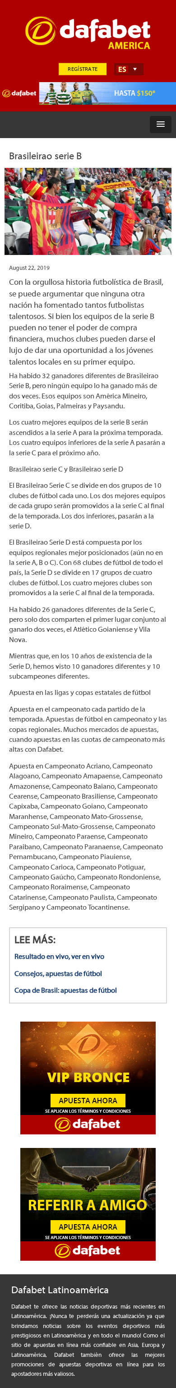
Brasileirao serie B (45, 156)
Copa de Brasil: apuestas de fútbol (65, 990)
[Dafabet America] (83, 50)
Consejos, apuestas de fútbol (58, 974)
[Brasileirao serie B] (88, 216)
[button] (160, 124)
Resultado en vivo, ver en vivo (59, 957)
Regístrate (82, 69)
